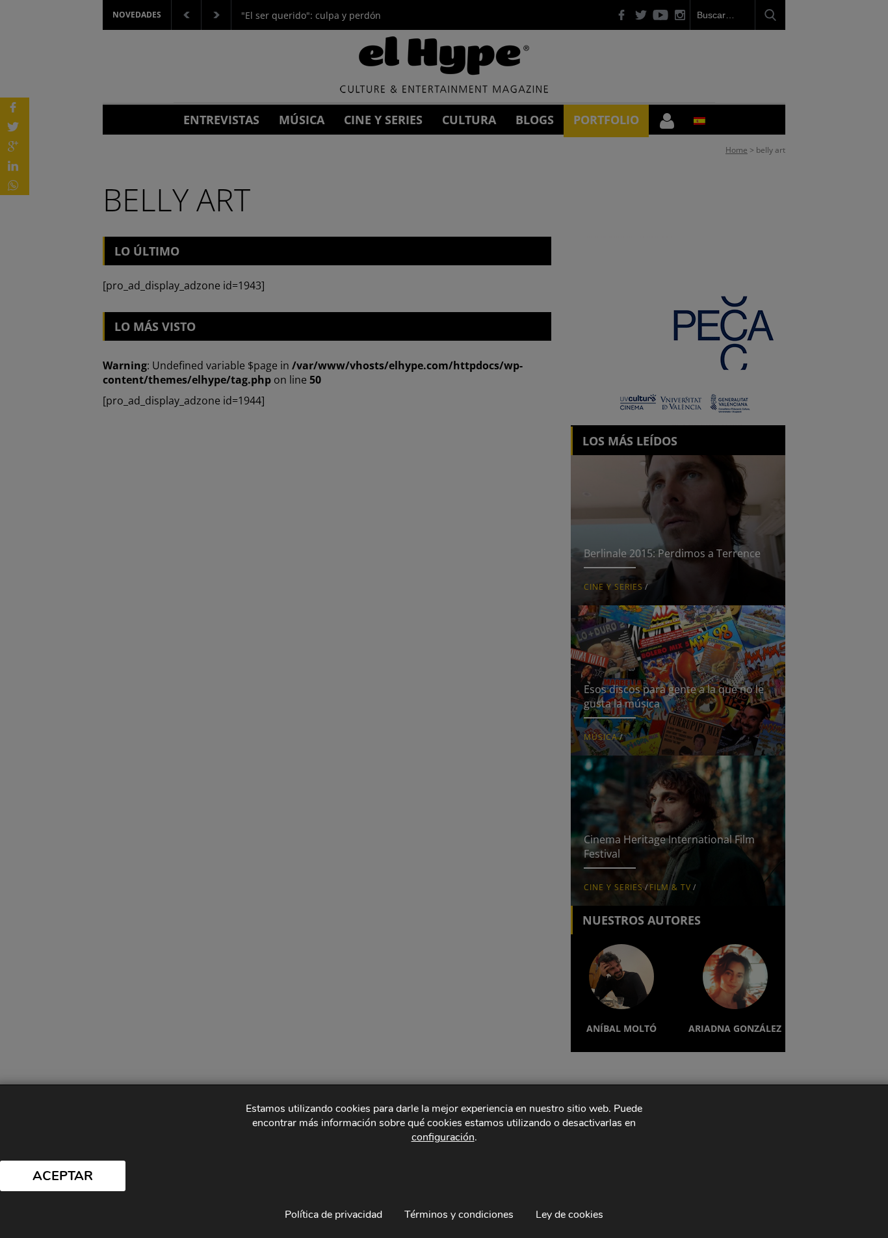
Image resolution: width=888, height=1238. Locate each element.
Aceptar (63, 1176)
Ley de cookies (569, 1214)
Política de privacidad (333, 1214)
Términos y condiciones (459, 1214)
